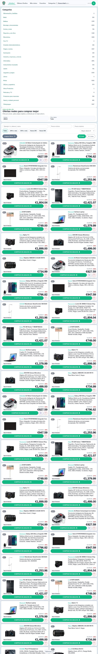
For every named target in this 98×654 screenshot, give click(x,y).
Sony (21, 235)
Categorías (51, 3)
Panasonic (23, 189)
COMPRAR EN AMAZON (19, 160)
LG (20, 212)
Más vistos (33, 3)
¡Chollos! (12, 3)
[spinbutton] (61, 126)
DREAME (22, 143)
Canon (70, 235)
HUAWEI (22, 649)
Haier (69, 189)
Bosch (22, 166)
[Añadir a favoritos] (45, 160)
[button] (94, 130)
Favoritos (43, 3)
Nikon (21, 258)
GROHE (70, 166)
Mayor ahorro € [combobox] (86, 131)
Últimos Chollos (22, 3)
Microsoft (71, 212)
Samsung (71, 143)
